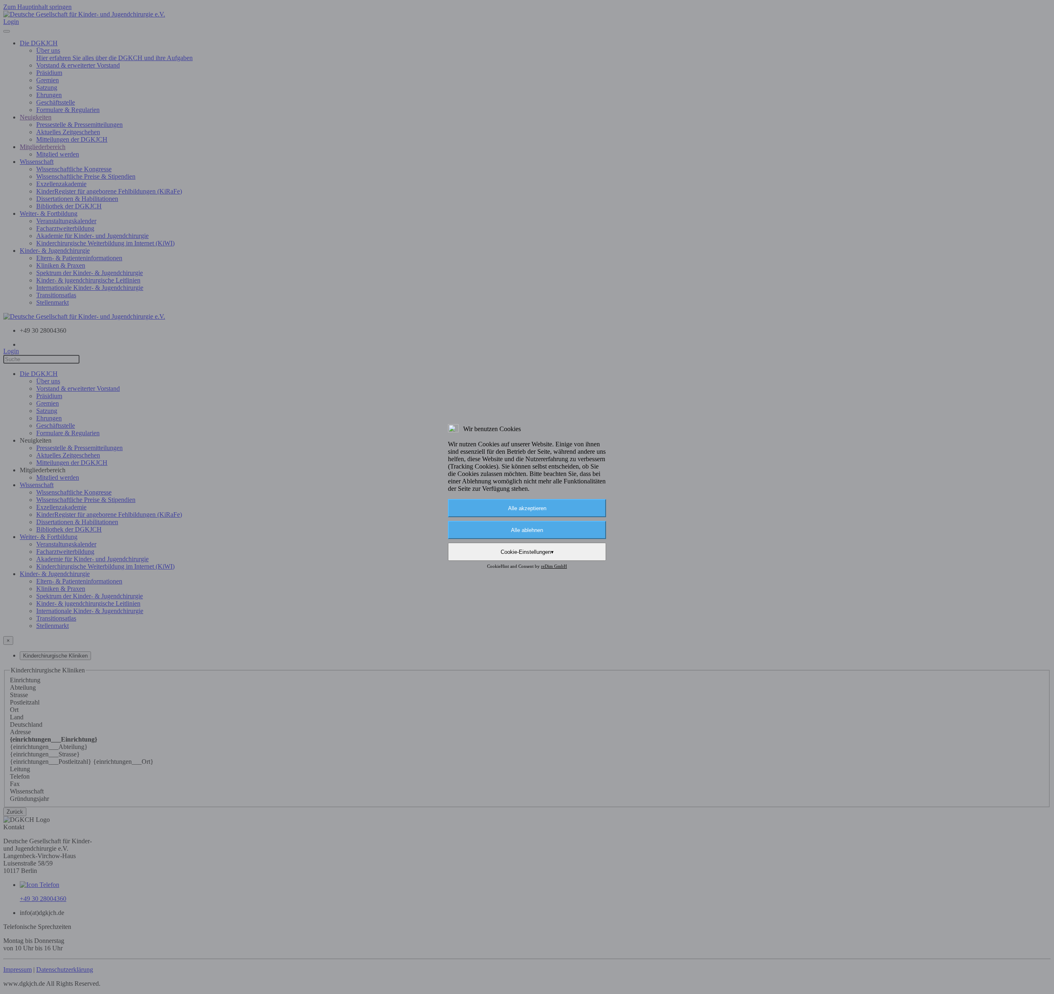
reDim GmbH (554, 566)
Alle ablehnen (527, 530)
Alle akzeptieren (527, 508)
